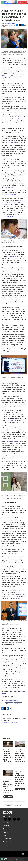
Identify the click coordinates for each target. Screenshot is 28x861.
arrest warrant (16, 285)
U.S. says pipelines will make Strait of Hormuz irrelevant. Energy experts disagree (8, 786)
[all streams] (26, 859)
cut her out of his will (17, 119)
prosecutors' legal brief (16, 256)
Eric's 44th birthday (10, 194)
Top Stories (18, 703)
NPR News (8, 703)
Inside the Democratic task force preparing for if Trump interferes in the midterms (8, 757)
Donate (23, 2)
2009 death (9, 420)
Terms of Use (6, 825)
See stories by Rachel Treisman (10, 722)
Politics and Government (12, 700)
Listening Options (7, 838)
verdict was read (9, 187)
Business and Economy (8, 779)
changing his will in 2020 (18, 594)
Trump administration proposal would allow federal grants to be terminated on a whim (20, 779)
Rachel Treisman (10, 23)
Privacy (4, 835)
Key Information (7, 829)
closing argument (13, 142)
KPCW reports (9, 216)
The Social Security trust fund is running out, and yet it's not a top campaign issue (20, 756)
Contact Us (5, 845)
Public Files (5, 832)
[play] (2, 859)
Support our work (7, 841)
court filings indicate (12, 441)
